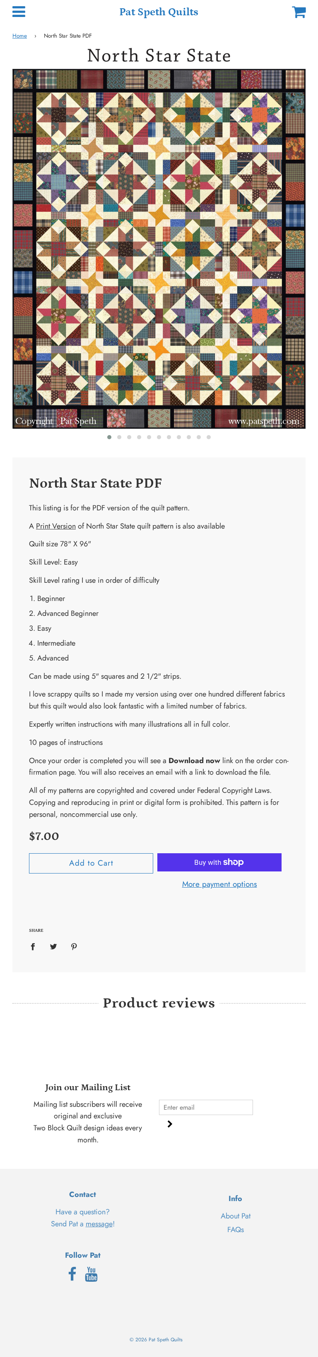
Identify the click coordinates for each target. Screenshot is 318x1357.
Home (19, 36)
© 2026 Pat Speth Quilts (156, 1339)
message (99, 1223)
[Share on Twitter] (53, 946)
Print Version (56, 526)
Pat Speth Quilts (158, 12)
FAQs (235, 1229)
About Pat (236, 1216)
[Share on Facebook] (35, 946)
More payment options (219, 884)
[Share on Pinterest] (74, 946)
